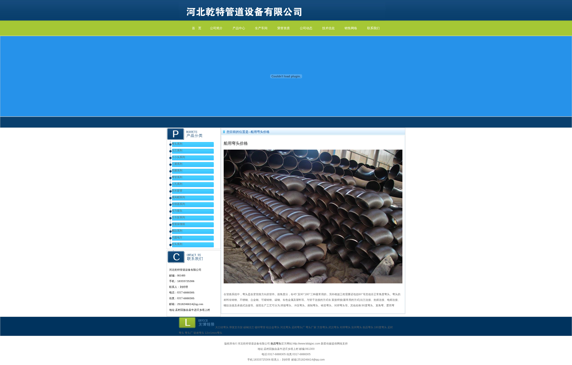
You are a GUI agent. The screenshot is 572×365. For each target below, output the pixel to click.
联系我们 (373, 28)
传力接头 (177, 210)
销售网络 (351, 28)
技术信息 (328, 28)
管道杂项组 (178, 224)
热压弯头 (368, 327)
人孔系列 (177, 184)
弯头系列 (177, 143)
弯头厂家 (311, 327)
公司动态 (306, 28)
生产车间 (261, 28)
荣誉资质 (283, 28)
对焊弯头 (345, 327)
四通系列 (177, 170)
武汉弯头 (333, 327)
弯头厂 (189, 332)
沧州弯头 (356, 327)
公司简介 (216, 28)
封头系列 (177, 244)
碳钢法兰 (248, 327)
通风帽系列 (178, 197)
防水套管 (177, 190)
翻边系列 (177, 230)
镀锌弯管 (260, 327)
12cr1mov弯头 (213, 332)
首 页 (196, 28)
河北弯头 (285, 327)
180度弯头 (380, 327)
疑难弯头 (198, 332)
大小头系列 (178, 157)
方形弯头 (322, 327)
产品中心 (239, 28)
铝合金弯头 (273, 327)
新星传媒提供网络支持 (334, 343)
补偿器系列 (178, 204)
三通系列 (177, 163)
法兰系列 (177, 150)
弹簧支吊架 (236, 327)
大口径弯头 (222, 327)
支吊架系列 (178, 217)
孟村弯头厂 (298, 327)
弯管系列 (177, 177)
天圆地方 (177, 237)
